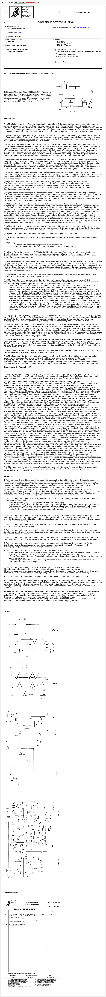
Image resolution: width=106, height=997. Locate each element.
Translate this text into (7, 2)
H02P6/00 (80, 27)
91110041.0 (21, 32)
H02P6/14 (86, 27)
